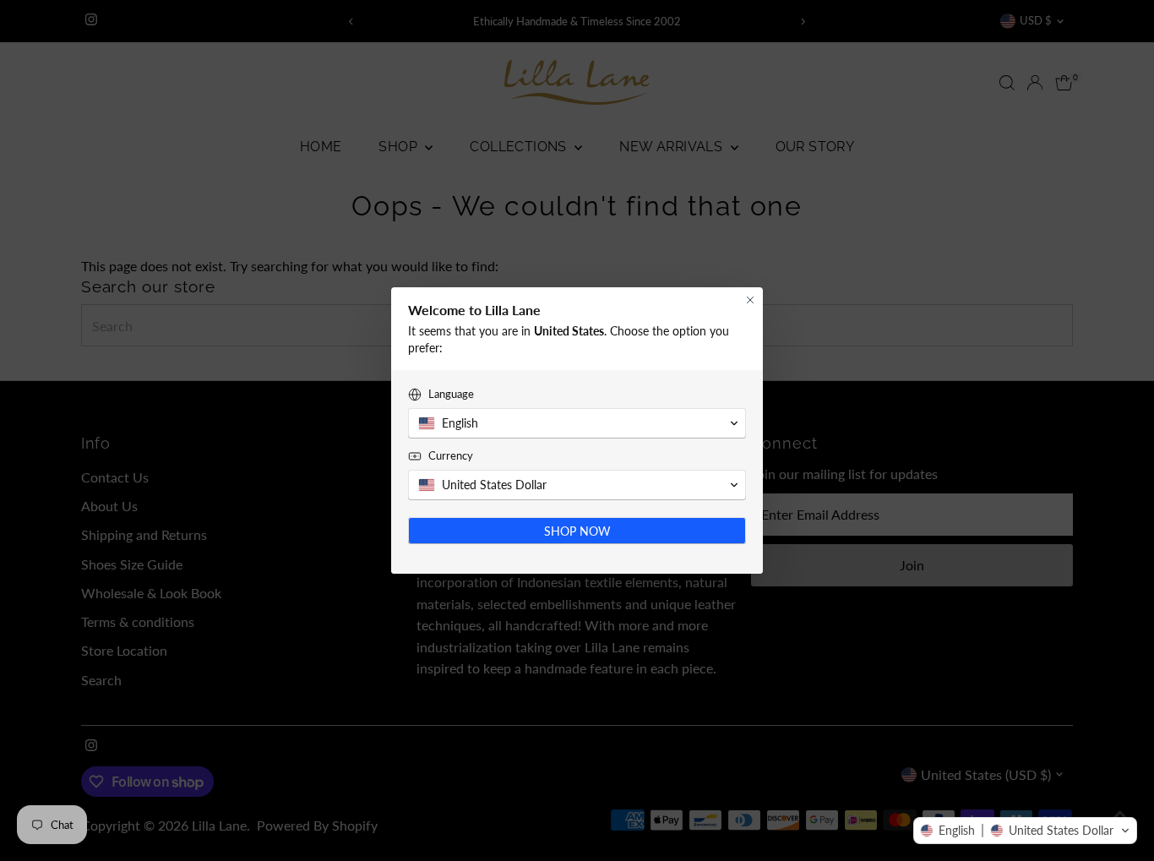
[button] (1025, 830)
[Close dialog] (750, 300)
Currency (450, 455)
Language (451, 394)
